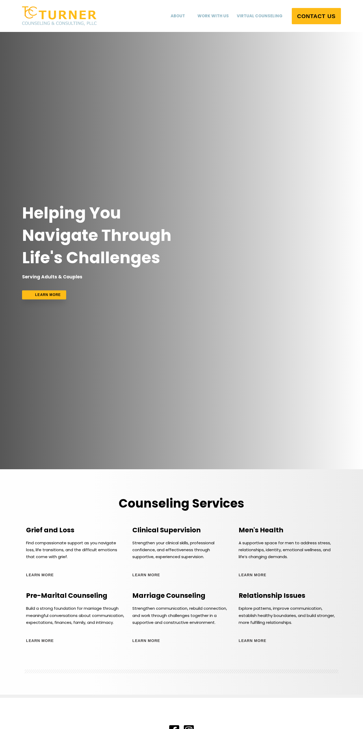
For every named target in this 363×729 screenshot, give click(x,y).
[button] (187, 16)
